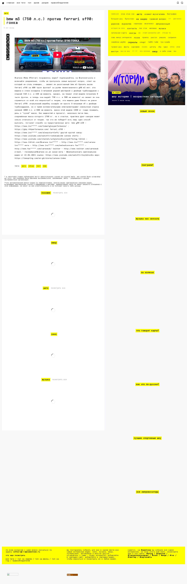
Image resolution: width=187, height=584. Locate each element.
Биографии (171, 14)
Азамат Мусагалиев (154, 14)
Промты (145, 37)
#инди (163, 555)
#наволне (160, 554)
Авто (6, 13)
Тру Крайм (165, 42)
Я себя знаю (165, 51)
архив (36, 3)
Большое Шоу (117, 19)
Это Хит (135, 51)
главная (10, 3)
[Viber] (7, 48)
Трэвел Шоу (116, 47)
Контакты (132, 28)
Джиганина (177, 19)
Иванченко (149, 24)
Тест (38, 166)
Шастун (114, 51)
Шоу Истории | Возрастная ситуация (137, 96)
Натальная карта (119, 33)
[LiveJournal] (7, 55)
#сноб (155, 555)
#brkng (149, 554)
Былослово (129, 19)
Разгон (154, 37)
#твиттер (132, 557)
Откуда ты (166, 33)
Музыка (162, 28)
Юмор (154, 52)
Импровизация (163, 24)
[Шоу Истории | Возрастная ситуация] (146, 82)
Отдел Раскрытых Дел (151, 33)
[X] (7, 45)
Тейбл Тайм (153, 42)
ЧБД (159, 47)
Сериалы (132, 42)
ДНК (170, 18)
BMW (44, 166)
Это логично (145, 51)
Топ (29, 3)
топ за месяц (41, 559)
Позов (137, 38)
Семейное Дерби (118, 42)
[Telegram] (7, 42)
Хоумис (144, 47)
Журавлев (126, 24)
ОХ (139, 33)
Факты (126, 47)
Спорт (143, 42)
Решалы (162, 37)
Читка (172, 47)
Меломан (153, 28)
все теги (21, 3)
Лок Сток (143, 28)
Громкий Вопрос (157, 19)
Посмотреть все (60, 193)
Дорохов (115, 24)
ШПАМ (178, 47)
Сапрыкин (172, 37)
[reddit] (7, 58)
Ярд (175, 51)
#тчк (172, 555)
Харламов (135, 47)
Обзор (31, 166)
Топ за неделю (25, 559)
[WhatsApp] (7, 51)
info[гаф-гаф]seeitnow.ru (26, 552)
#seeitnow (146, 550)
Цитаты (153, 47)
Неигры (132, 33)
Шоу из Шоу (125, 51)
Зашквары (138, 24)
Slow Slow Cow (127, 14)
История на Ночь (118, 28)
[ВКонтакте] (7, 35)
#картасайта (146, 557)
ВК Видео (141, 19)
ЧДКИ (165, 47)
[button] (178, 3)
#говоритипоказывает (138, 555)
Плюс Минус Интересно (121, 37)
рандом (45, 3)
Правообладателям (59, 3)
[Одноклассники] (7, 38)
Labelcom (115, 14)
